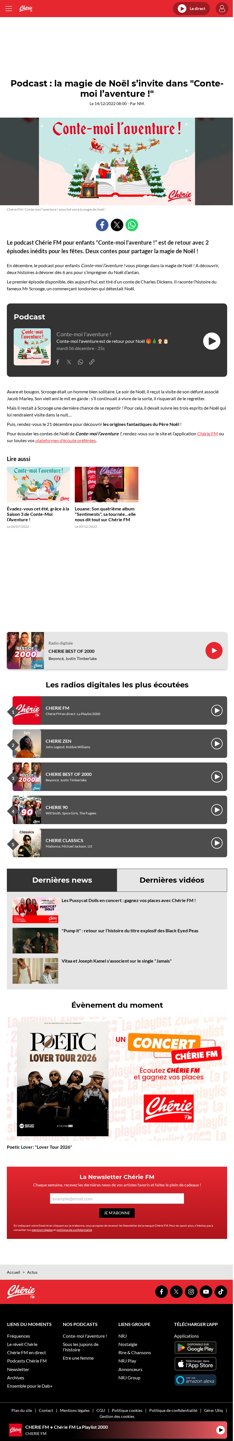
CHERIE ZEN (58, 741)
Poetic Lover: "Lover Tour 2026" (39, 1147)
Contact (46, 1410)
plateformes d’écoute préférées (65, 440)
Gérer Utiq (213, 1410)
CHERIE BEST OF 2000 (71, 651)
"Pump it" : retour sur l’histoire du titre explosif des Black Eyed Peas (130, 930)
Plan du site (21, 1410)
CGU (100, 1410)
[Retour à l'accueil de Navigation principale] (26, 8)
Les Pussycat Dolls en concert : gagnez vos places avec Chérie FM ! (129, 900)
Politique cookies (127, 1410)
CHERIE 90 (57, 807)
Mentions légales (75, 1410)
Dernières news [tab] (62, 880)
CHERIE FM (57, 708)
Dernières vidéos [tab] (172, 880)
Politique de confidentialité (173, 1410)
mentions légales (42, 1229)
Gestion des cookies (117, 1416)
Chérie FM (207, 433)
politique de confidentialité (74, 1229)
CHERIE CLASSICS (64, 840)
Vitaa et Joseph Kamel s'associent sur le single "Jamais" (117, 960)
